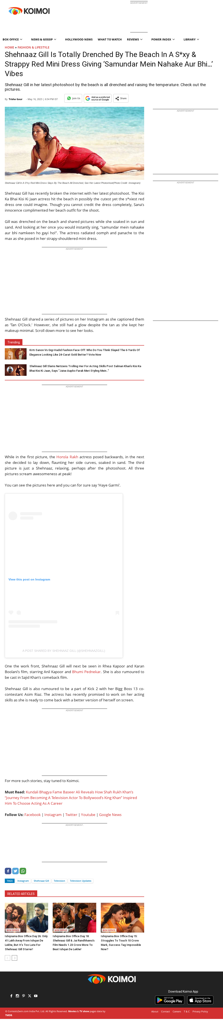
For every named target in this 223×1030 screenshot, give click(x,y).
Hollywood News (79, 39)
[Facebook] (8, 873)
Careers (177, 1011)
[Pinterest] (23, 996)
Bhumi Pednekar (86, 671)
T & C (187, 1011)
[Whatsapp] (23, 873)
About (154, 1011)
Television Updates (80, 880)
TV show (84, 1011)
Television (59, 880)
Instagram (53, 814)
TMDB (8, 1015)
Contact (165, 1011)
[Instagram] (17, 996)
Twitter (71, 814)
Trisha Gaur (15, 99)
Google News (110, 814)
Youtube (88, 814)
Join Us (76, 98)
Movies (72, 1011)
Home (9, 47)
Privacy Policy (200, 1011)
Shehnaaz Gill (41, 880)
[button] (120, 98)
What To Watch (110, 39)
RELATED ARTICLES (21, 894)
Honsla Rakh (67, 456)
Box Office (13, 930)
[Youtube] (35, 996)
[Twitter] (15, 873)
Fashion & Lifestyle (33, 47)
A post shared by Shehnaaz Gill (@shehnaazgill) (63, 650)
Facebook (32, 814)
